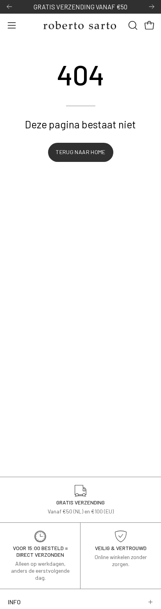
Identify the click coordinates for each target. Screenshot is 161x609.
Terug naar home (80, 152)
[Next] (151, 6)
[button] (132, 25)
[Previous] (9, 6)
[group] (80, 7)
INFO (14, 601)
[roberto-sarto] (80, 25)
